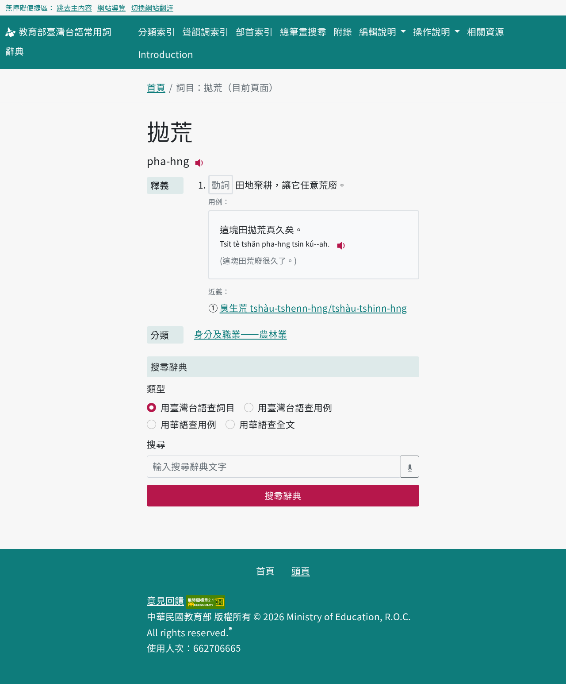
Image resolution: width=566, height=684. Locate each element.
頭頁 (300, 570)
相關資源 (485, 31)
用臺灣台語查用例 (295, 407)
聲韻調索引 (205, 31)
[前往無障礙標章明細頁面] (205, 600)
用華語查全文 (267, 424)
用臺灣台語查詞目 (198, 407)
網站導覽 (111, 7)
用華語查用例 (188, 424)
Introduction (165, 54)
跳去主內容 (74, 7)
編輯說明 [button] (378, 31)
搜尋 (156, 444)
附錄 (342, 31)
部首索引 (254, 31)
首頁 (156, 87)
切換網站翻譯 (152, 7)
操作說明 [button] (432, 31)
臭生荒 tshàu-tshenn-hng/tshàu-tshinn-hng (313, 307)
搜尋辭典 (283, 495)
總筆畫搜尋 (303, 31)
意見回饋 (165, 600)
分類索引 (156, 31)
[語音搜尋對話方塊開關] (410, 466)
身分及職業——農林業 (240, 333)
